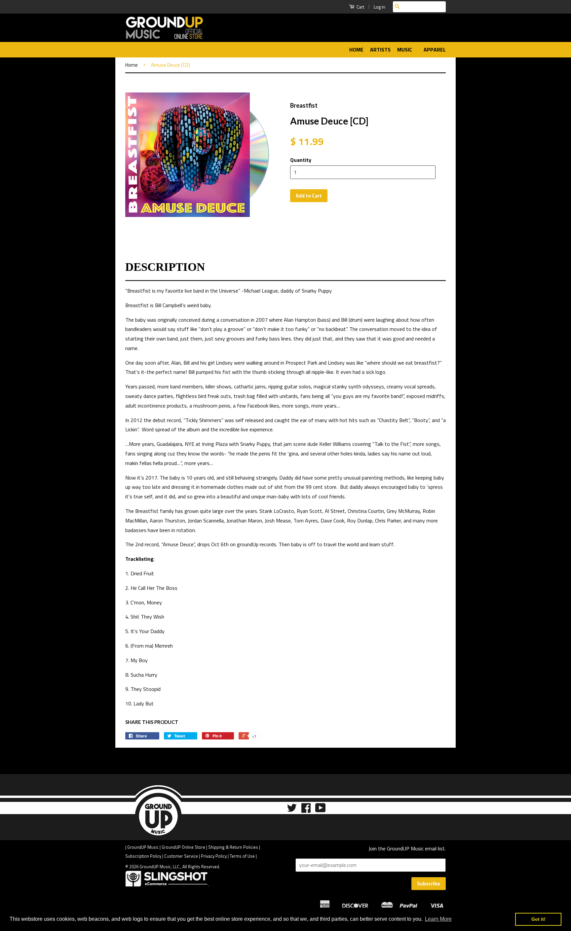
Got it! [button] (538, 919)
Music (405, 50)
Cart (360, 6)
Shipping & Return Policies (233, 847)
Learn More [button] (438, 919)
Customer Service (181, 856)
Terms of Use (242, 856)
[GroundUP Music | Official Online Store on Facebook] (306, 809)
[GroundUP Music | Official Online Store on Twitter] (292, 809)
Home (356, 50)
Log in (379, 6)
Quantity (300, 160)
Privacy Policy (214, 856)
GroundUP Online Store (183, 847)
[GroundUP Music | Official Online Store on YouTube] (320, 809)
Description (165, 267)
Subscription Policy (143, 856)
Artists (380, 50)
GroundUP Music (143, 847)
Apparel (435, 50)
